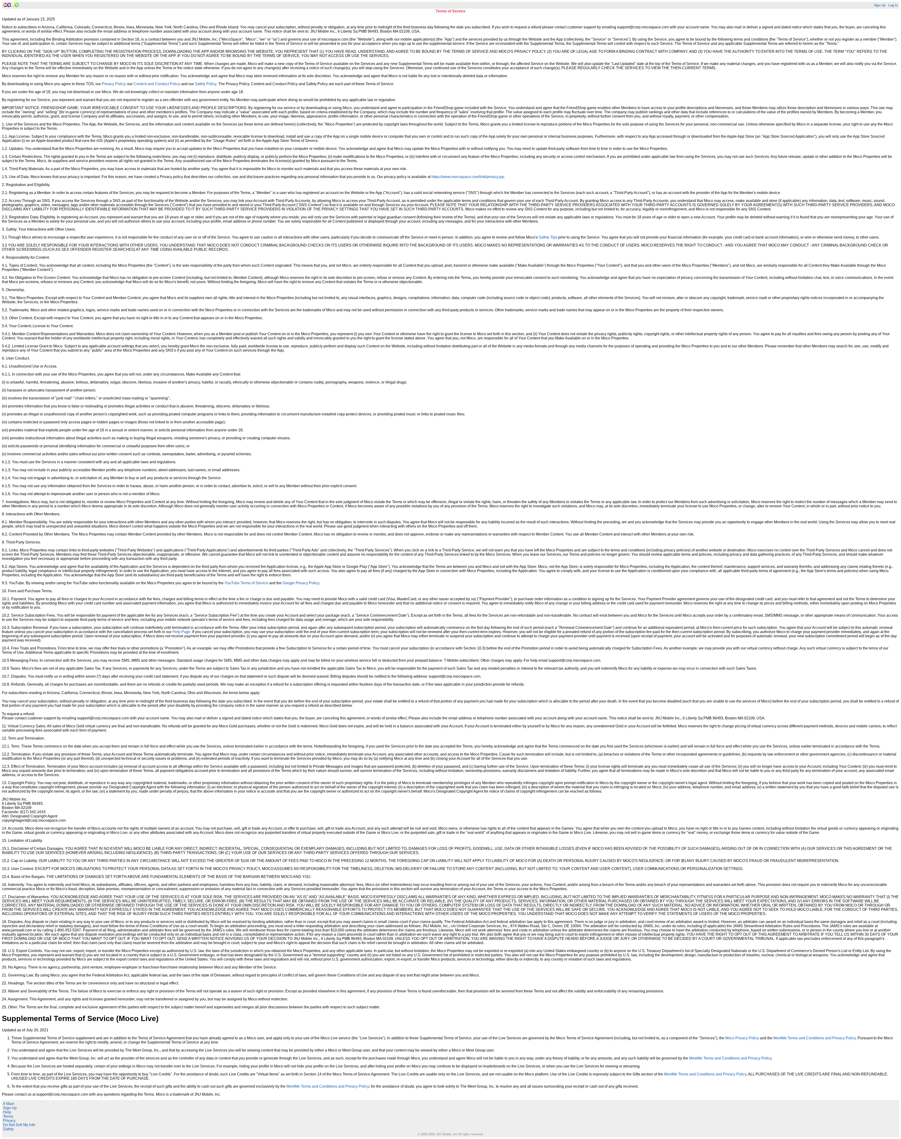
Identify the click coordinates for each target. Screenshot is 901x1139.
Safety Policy (205, 84)
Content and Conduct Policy (157, 84)
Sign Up (880, 5)
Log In (893, 5)
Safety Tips (548, 237)
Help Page (181, 632)
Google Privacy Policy (301, 583)
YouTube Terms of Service (246, 583)
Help (7, 1112)
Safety (8, 1129)
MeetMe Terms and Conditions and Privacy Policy (814, 1038)
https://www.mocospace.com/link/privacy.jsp (467, 177)
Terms (8, 1116)
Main (8, 1104)
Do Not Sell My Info (19, 1125)
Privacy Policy (113, 84)
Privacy (9, 1121)
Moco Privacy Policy (742, 1038)
